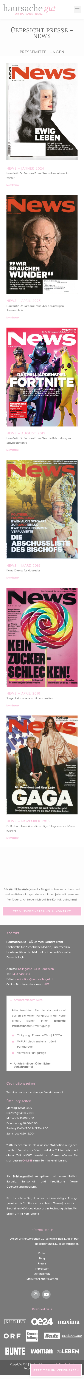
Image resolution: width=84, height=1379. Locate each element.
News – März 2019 (23, 566)
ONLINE (27, 1160)
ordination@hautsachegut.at (34, 979)
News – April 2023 (23, 301)
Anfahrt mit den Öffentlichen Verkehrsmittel (32, 1065)
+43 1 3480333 (21, 974)
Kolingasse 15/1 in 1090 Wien (36, 969)
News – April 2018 (23, 693)
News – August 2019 (25, 433)
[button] (77, 9)
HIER (47, 984)
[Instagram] (35, 1294)
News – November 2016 (28, 821)
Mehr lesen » (12, 185)
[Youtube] (46, 1294)
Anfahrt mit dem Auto (28, 1000)
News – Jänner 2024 (25, 168)
